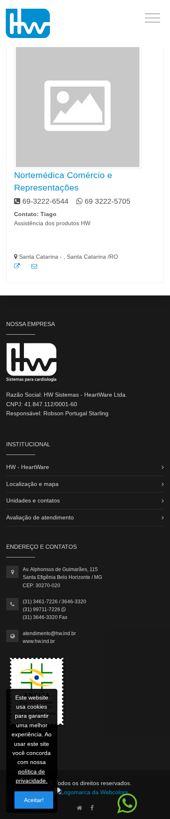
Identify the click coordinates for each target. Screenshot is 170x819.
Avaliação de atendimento (40, 517)
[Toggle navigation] (152, 17)
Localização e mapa (32, 484)
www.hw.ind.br (39, 641)
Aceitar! (34, 800)
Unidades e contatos (33, 500)
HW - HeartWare (27, 467)
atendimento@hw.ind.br (49, 633)
